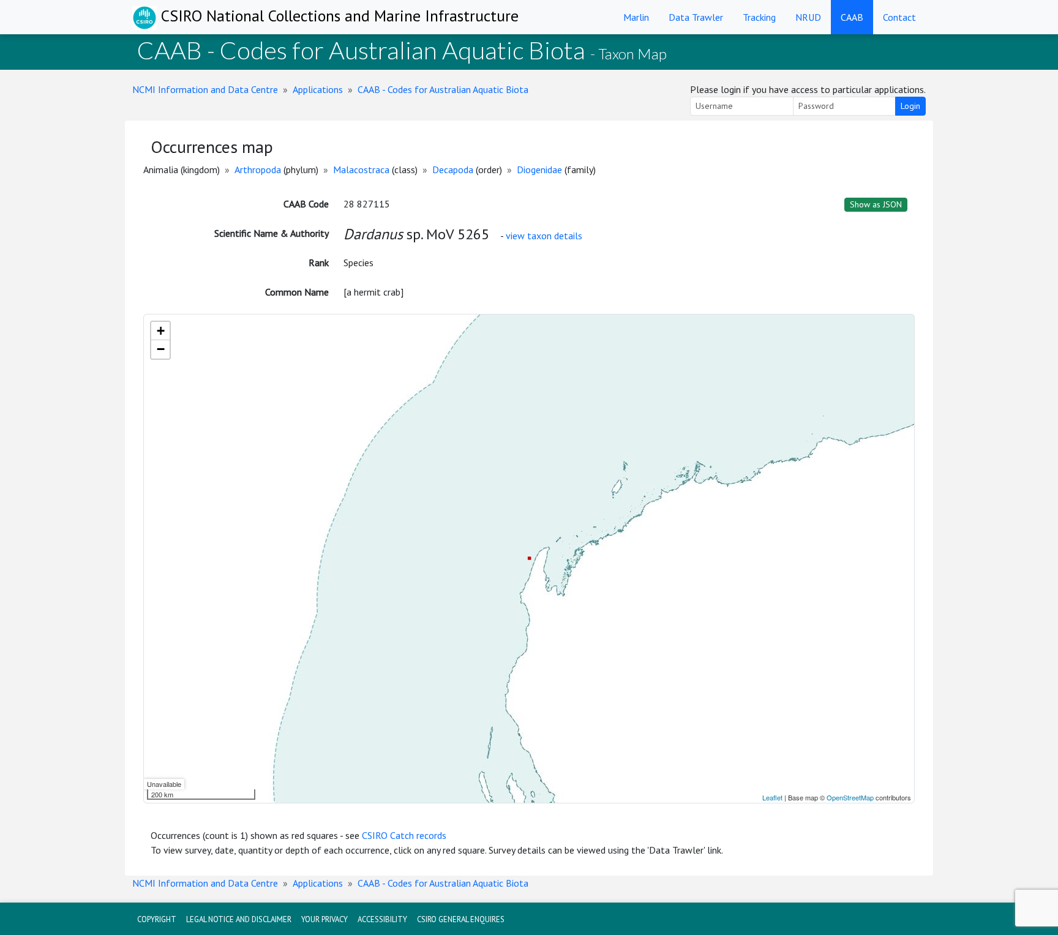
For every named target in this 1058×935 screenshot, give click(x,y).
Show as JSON (876, 204)
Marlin (636, 17)
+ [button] (161, 330)
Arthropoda (257, 169)
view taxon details (544, 235)
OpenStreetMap (850, 797)
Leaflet (772, 797)
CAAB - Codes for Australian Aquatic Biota (443, 89)
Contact (899, 17)
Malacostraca (361, 169)
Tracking (759, 17)
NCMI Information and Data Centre (205, 89)
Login (910, 105)
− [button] (161, 349)
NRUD (808, 17)
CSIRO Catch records (404, 835)
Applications (318, 89)
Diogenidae (539, 169)
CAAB (852, 17)
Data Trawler (696, 17)
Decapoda (452, 169)
